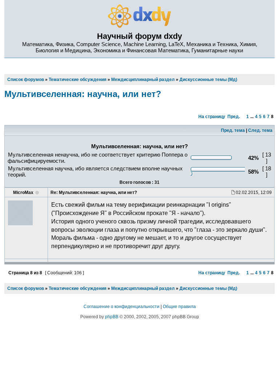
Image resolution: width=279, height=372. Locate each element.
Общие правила (179, 306)
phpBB (111, 316)
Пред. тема (233, 130)
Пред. (233, 116)
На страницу (211, 116)
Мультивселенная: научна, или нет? (82, 94)
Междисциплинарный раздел (143, 288)
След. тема (260, 130)
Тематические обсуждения (77, 288)
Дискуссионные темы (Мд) (208, 288)
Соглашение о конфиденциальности (121, 306)
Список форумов (25, 288)
